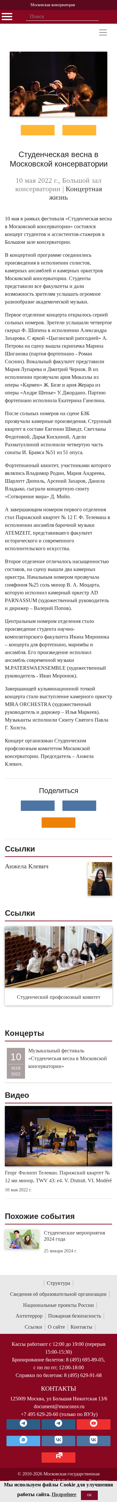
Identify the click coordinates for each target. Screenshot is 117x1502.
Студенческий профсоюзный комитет (58, 997)
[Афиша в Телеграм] (58, 1457)
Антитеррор (29, 1316)
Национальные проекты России (58, 1305)
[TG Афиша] (58, 1424)
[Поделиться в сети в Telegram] (79, 806)
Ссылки (33, 1327)
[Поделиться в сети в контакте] (38, 806)
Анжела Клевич (26, 866)
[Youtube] (93, 1424)
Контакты (81, 1327)
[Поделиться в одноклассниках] (58, 822)
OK (89, 1495)
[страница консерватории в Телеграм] (23, 1424)
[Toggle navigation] (103, 32)
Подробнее (64, 1494)
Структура (58, 1283)
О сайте (56, 1327)
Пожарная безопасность (74, 1316)
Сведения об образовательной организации (58, 1294)
